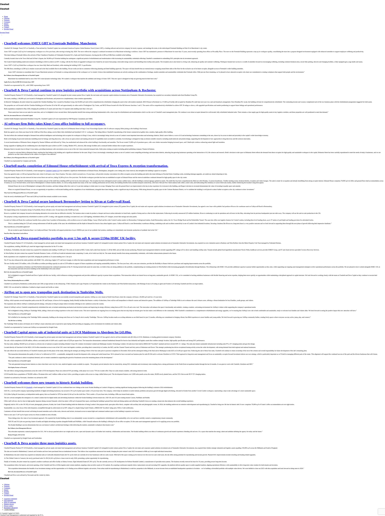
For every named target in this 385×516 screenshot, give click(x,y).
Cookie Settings (9, 509)
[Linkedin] (1, 481)
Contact (6, 27)
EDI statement (8, 500)
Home (6, 16)
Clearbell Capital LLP (52, 170)
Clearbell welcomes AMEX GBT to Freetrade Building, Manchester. (50, 43)
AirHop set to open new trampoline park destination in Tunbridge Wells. (53, 292)
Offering (6, 18)
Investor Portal (8, 29)
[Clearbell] (4, 4)
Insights (6, 25)
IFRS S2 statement (10, 502)
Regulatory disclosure (11, 508)
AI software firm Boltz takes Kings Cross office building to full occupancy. (54, 123)
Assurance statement (10, 499)
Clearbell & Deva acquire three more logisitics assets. (40, 443)
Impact (6, 24)
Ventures (7, 20)
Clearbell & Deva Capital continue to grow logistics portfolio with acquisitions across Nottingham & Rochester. (80, 90)
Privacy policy (8, 506)
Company (7, 22)
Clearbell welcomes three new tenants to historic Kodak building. (48, 382)
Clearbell (29, 387)
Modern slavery (9, 504)
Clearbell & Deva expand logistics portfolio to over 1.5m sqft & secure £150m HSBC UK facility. (70, 238)
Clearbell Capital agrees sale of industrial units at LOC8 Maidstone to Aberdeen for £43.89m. (68, 332)
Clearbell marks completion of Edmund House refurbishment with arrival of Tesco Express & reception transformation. (86, 166)
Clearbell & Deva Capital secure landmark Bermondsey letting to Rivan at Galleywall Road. (67, 201)
